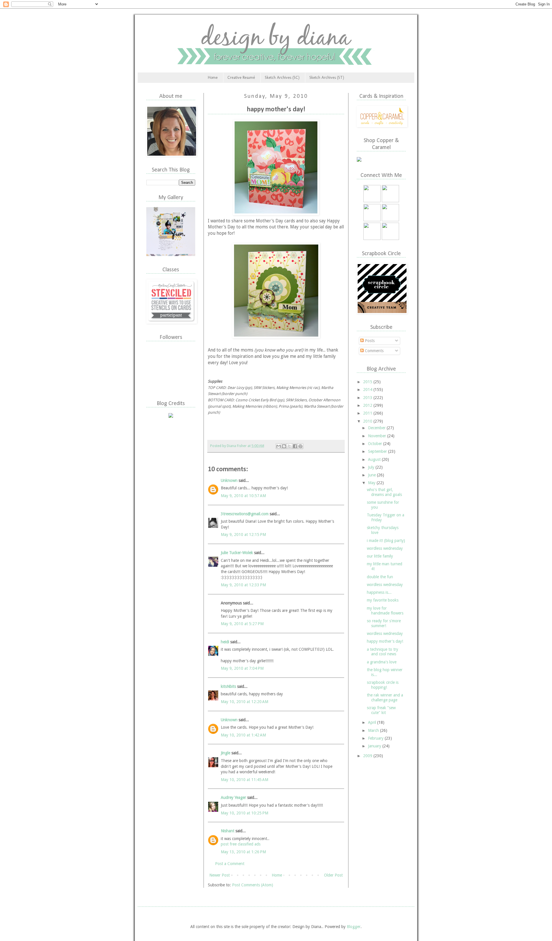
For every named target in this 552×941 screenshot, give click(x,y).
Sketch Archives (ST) (326, 77)
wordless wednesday (385, 548)
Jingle (225, 753)
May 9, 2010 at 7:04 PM (242, 668)
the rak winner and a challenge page (385, 697)
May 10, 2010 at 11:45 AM (244, 779)
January (375, 746)
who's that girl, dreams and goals (384, 492)
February (376, 738)
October (375, 443)
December (377, 427)
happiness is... (379, 592)
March (374, 730)
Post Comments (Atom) (252, 885)
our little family (380, 556)
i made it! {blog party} (386, 540)
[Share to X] (289, 446)
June (372, 475)
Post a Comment (229, 863)
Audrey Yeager (233, 797)
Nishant (227, 831)
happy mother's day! (385, 641)
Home (213, 77)
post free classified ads (240, 844)
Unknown (229, 480)
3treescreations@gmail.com (245, 513)
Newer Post (219, 875)
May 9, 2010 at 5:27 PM (242, 623)
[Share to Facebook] (295, 446)
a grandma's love (381, 662)
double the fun (380, 576)
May (372, 482)
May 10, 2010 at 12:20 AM (244, 701)
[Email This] (278, 446)
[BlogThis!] (284, 446)
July (371, 467)
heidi (225, 642)
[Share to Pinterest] (300, 446)
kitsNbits (228, 686)
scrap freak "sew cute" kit (381, 710)
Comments (374, 350)
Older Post (333, 875)
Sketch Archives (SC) (282, 77)
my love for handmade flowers (385, 610)
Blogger (354, 926)
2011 (368, 413)
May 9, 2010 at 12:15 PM (243, 534)
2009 (368, 755)
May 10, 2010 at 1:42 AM (243, 735)
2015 (368, 381)
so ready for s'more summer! (384, 623)
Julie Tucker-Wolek (237, 552)
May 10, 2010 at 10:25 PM (244, 813)
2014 (368, 389)
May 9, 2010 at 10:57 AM (243, 495)
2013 (368, 397)
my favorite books (382, 600)
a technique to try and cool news (382, 651)
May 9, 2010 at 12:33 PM (243, 585)
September (378, 451)
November (377, 436)
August (375, 459)
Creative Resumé (241, 77)
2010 (368, 421)
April (372, 722)
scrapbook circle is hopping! (382, 685)
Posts (369, 340)
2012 (368, 405)
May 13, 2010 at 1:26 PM (243, 852)
